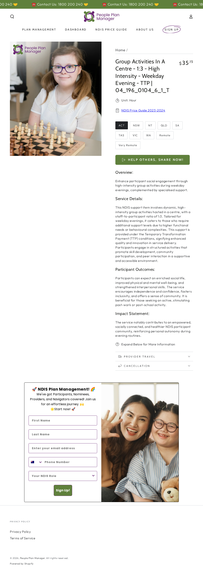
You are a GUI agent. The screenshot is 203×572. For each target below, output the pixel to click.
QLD (164, 125)
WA (148, 135)
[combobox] (36, 462)
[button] (12, 16)
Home (120, 50)
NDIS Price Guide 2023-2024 (143, 110)
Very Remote (128, 145)
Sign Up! (63, 490)
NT (150, 125)
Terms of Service (22, 538)
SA (177, 125)
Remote (164, 135)
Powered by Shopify (22, 563)
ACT (122, 125)
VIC (135, 135)
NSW (136, 125)
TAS (121, 135)
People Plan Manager (32, 558)
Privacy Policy (20, 532)
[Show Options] (93, 476)
